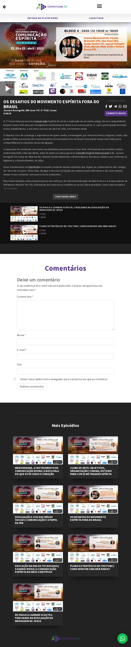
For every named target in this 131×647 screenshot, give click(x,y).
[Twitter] (110, 106)
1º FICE (44, 110)
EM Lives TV (32, 110)
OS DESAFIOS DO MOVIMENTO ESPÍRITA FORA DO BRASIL (88, 518)
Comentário (25, 296)
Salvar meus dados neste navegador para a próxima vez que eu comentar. (64, 379)
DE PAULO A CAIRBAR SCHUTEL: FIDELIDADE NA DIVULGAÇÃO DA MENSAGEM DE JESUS (34, 617)
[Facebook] (106, 106)
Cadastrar (96, 18)
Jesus (53, 110)
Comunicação (41, 121)
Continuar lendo (65, 196)
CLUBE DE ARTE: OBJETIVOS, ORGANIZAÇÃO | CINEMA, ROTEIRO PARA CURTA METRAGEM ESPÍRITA (91, 470)
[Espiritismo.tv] (51, 7)
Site (19, 364)
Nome (21, 335)
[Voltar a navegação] (4, 7)
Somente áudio (116, 113)
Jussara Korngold (13, 110)
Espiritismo (35, 166)
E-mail (22, 349)
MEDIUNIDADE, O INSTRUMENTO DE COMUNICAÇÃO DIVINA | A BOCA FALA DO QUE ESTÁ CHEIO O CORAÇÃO (37, 470)
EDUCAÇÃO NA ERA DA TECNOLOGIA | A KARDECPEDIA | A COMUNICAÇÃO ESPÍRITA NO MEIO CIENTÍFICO (37, 569)
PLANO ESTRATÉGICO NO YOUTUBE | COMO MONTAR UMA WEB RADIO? (92, 567)
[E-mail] (125, 106)
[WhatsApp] (120, 106)
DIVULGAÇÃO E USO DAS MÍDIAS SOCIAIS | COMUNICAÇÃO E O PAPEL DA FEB (36, 520)
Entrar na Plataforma (42, 18)
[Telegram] (115, 106)
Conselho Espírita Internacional (92, 153)
